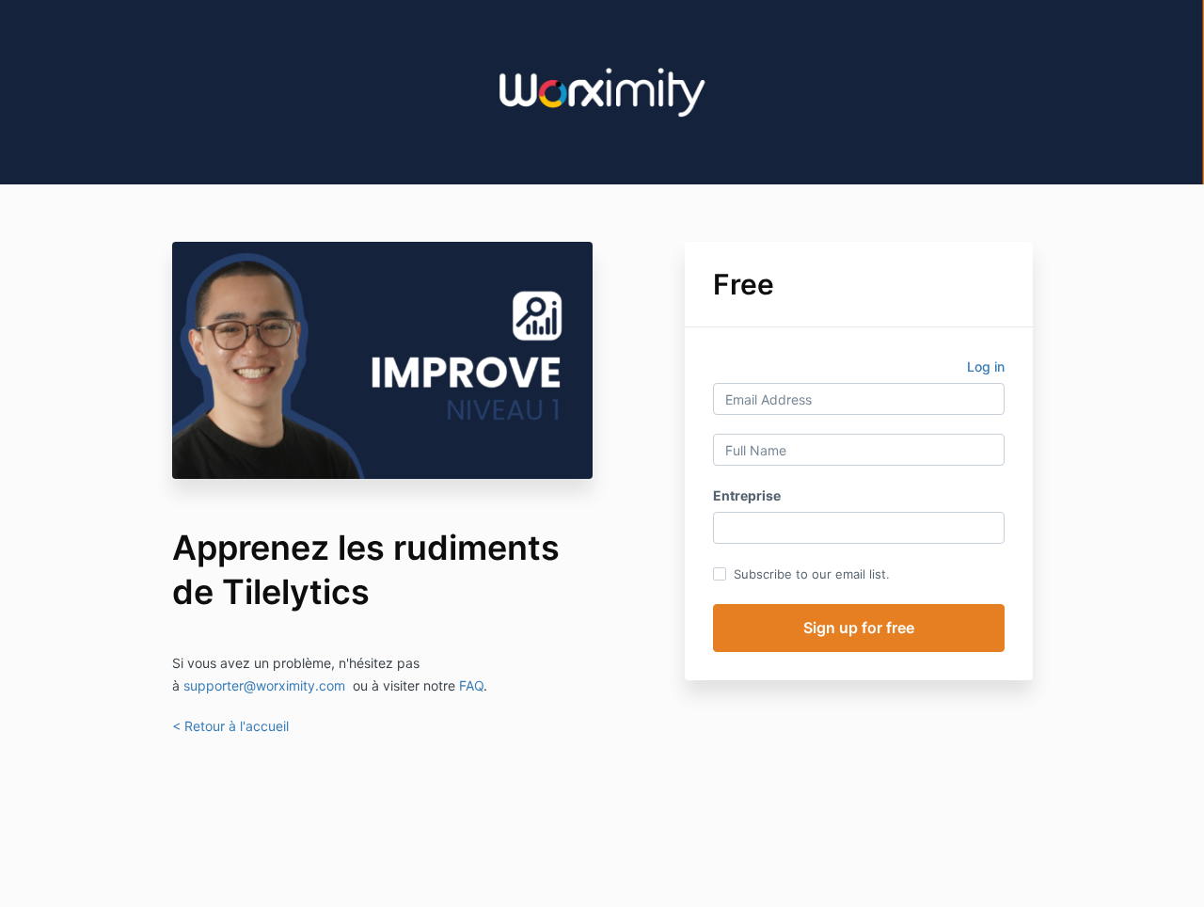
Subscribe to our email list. (812, 573)
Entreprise (747, 495)
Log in (986, 366)
